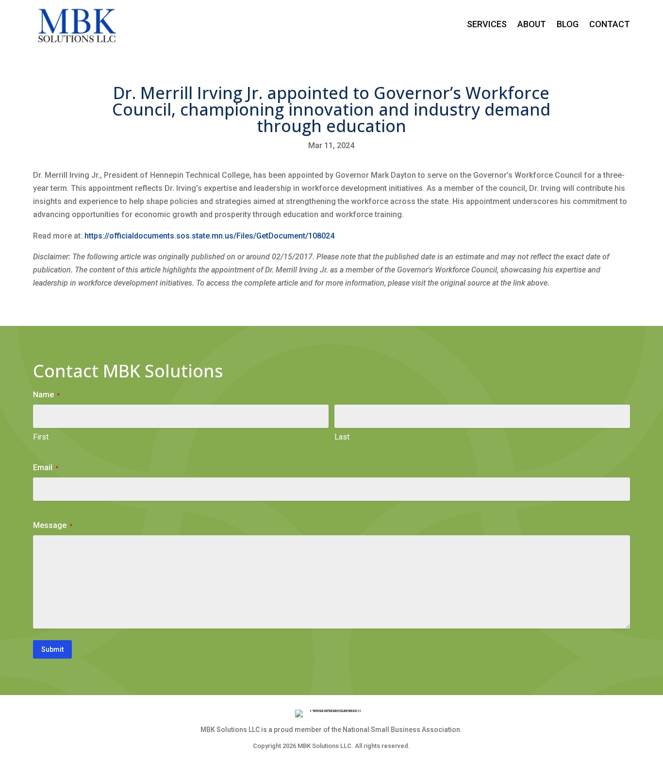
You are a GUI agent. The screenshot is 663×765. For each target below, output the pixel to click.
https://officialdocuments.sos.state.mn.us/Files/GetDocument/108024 (209, 235)
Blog (568, 24)
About (531, 24)
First (41, 437)
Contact (609, 24)
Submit (52, 649)
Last (341, 437)
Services (487, 24)
